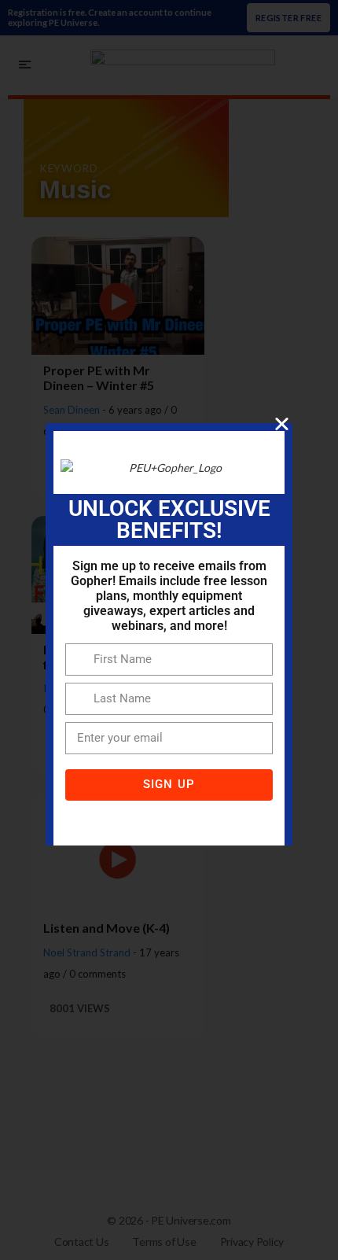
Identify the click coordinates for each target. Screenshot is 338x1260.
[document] (169, 630)
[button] (282, 423)
